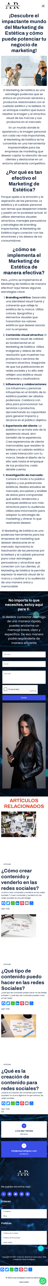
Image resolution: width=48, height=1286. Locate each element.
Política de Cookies (10, 1233)
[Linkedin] (21, 1194)
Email (5, 660)
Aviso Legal (7, 1242)
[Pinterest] (27, 1194)
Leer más (5, 908)
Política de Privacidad (11, 1238)
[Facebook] (9, 1194)
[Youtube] (15, 1194)
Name (5, 650)
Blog (5, 1216)
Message (7, 669)
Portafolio (7, 1211)
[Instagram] (3, 1194)
